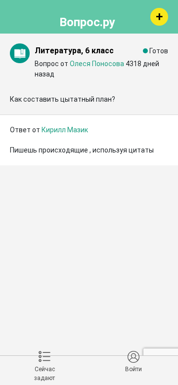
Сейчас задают (44, 374)
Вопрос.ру (87, 20)
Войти (133, 369)
